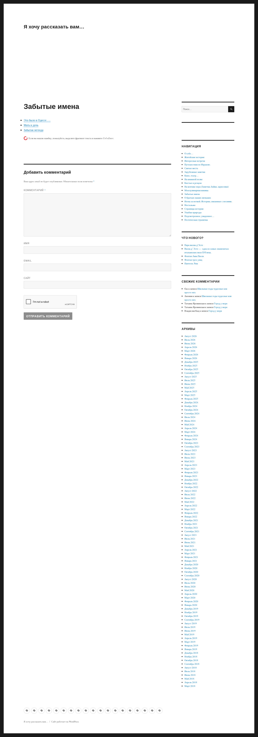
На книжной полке (193, 179)
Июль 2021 (189, 538)
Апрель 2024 (190, 428)
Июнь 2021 (190, 542)
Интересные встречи (194, 160)
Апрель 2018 (190, 682)
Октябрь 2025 (191, 369)
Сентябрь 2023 (191, 446)
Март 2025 (189, 395)
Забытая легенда (33, 130)
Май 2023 (189, 461)
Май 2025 (189, 387)
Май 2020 (189, 590)
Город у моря (220, 303)
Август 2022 (190, 490)
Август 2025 (190, 376)
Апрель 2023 (190, 465)
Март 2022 (189, 509)
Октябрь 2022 (191, 487)
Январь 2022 (190, 516)
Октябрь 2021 (191, 527)
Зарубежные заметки (194, 171)
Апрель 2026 (190, 347)
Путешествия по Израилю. (197, 164)
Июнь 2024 (190, 420)
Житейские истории (194, 157)
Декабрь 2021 (191, 520)
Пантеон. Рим (191, 263)
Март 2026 (189, 350)
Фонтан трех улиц (193, 259)
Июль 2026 (189, 339)
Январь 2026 (190, 358)
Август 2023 (190, 450)
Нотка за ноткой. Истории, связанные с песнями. (208, 201)
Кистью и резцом (192, 183)
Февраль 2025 (191, 398)
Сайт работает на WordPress (65, 721)
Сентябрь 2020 (191, 575)
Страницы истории (193, 208)
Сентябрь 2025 (191, 372)
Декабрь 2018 (191, 652)
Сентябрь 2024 (191, 413)
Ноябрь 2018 (190, 656)
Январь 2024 (190, 439)
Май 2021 (189, 546)
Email (28, 260)
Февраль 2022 (191, 512)
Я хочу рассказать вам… (54, 26)
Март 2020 (189, 597)
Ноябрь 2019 (190, 612)
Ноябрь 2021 (190, 523)
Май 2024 (189, 424)
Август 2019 (190, 623)
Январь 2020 (190, 605)
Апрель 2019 (190, 638)
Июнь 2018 (190, 674)
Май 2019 (189, 634)
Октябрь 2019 (191, 616)
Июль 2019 (189, 627)
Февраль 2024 (191, 435)
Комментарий (35, 190)
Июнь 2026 (190, 343)
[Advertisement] (129, 75)
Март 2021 (189, 553)
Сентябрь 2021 (191, 531)
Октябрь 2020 (191, 571)
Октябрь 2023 (191, 442)
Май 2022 (189, 501)
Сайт (27, 278)
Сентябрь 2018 (191, 663)
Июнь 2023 (190, 457)
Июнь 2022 (190, 498)
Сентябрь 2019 (191, 619)
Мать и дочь (31, 125)
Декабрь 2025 (191, 361)
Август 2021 (190, 535)
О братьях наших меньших (197, 197)
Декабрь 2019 (191, 608)
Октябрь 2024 (191, 409)
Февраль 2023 (191, 472)
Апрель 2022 (190, 505)
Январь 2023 (190, 476)
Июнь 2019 (190, 630)
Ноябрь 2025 (190, 365)
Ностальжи (189, 205)
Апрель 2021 (190, 549)
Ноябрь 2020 (190, 568)
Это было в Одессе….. (37, 120)
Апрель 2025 (190, 391)
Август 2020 (190, 579)
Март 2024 (189, 431)
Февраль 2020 (191, 601)
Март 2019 (189, 641)
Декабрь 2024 (191, 402)
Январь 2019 (190, 649)
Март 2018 (189, 686)
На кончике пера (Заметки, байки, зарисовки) (206, 186)
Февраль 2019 (191, 645)
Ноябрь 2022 (190, 483)
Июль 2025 (189, 380)
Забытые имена (192, 194)
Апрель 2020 (190, 593)
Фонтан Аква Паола (194, 256)
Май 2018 (189, 678)
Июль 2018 (189, 671)
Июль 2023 (189, 453)
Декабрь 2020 (191, 564)
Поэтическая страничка (196, 219)
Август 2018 (190, 667)
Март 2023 (189, 468)
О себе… (188, 153)
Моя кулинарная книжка (196, 190)
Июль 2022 (189, 494)
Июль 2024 (189, 417)
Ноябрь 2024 (190, 406)
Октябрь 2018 (191, 660)
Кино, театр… (191, 175)
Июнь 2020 (190, 586)
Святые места (191, 168)
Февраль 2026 (191, 354)
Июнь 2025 (190, 384)
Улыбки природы (192, 212)
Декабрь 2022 (191, 479)
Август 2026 (190, 336)
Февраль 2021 (191, 557)
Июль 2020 (189, 582)
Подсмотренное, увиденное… (199, 216)
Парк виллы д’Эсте (193, 245)
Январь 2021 (190, 560)
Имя (26, 243)
